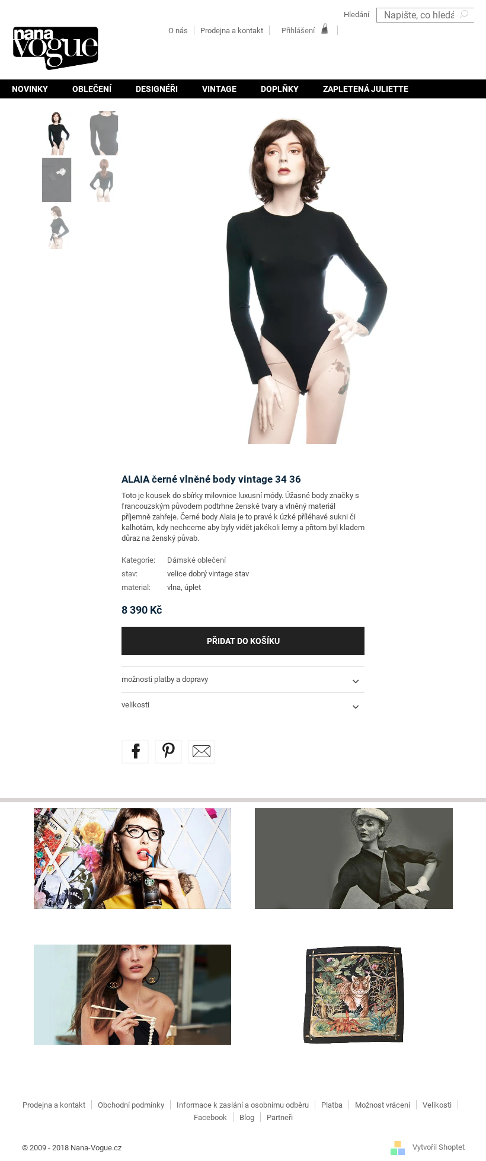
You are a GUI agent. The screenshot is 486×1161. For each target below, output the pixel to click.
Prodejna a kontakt (231, 30)
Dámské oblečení (196, 560)
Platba (332, 1105)
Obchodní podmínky (131, 1105)
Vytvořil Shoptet (439, 1147)
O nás (178, 30)
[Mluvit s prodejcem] (201, 752)
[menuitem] (30, 88)
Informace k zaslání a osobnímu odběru (243, 1105)
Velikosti (437, 1105)
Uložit (177, 746)
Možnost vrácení (382, 1105)
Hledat (465, 30)
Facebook (210, 1117)
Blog (246, 1117)
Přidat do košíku (243, 641)
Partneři (280, 1117)
